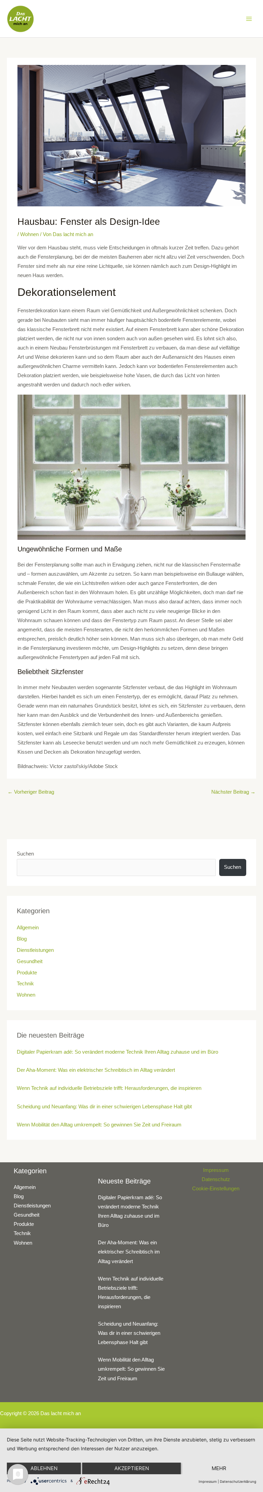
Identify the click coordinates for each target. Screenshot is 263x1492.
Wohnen (29, 234)
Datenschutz (216, 1179)
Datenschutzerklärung (238, 1481)
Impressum (216, 1170)
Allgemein (28, 927)
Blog (22, 939)
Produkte (27, 972)
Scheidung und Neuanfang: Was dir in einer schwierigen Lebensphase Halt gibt (104, 1106)
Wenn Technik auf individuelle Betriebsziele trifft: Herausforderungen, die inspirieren (109, 1088)
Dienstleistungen (35, 950)
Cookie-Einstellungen (215, 1188)
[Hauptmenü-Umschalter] (249, 19)
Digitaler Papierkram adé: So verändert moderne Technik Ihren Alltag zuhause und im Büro (117, 1052)
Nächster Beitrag (233, 792)
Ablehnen (44, 1468)
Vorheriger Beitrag (31, 792)
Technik (25, 983)
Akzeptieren (131, 1468)
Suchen (25, 854)
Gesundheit (29, 961)
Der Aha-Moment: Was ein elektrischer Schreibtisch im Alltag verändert (96, 1070)
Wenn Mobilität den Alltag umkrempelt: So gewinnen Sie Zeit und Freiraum (99, 1124)
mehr (219, 1468)
